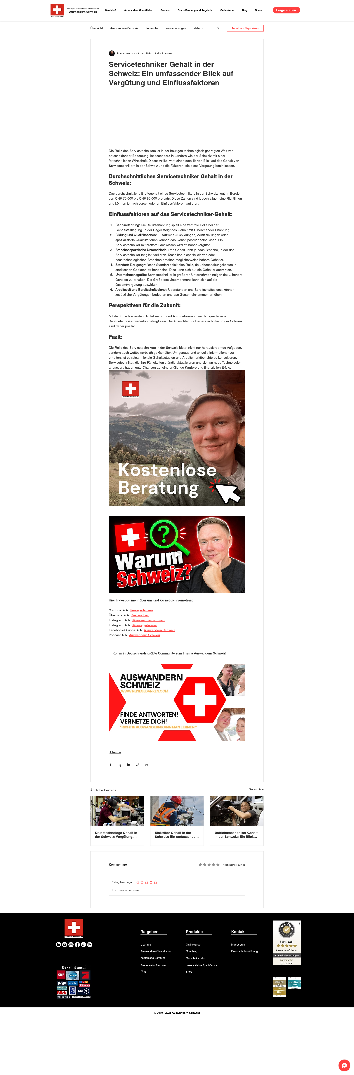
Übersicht (96, 28)
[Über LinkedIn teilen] (128, 765)
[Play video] (177, 554)
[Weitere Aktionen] (243, 53)
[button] (166, 10)
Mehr (196, 28)
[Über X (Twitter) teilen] (119, 765)
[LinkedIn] (58, 944)
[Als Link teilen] (137, 765)
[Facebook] (77, 944)
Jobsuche (152, 28)
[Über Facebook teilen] (110, 765)
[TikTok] (83, 944)
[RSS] (89, 944)
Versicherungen (176, 28)
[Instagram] (71, 944)
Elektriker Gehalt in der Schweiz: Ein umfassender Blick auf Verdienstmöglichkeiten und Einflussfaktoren (176, 835)
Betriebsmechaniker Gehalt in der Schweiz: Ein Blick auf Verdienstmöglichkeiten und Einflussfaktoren (236, 835)
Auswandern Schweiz (83, 11)
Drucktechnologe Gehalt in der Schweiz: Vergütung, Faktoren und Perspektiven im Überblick (116, 835)
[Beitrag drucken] (146, 765)
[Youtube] (64, 944)
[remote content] (177, 122)
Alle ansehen (256, 789)
